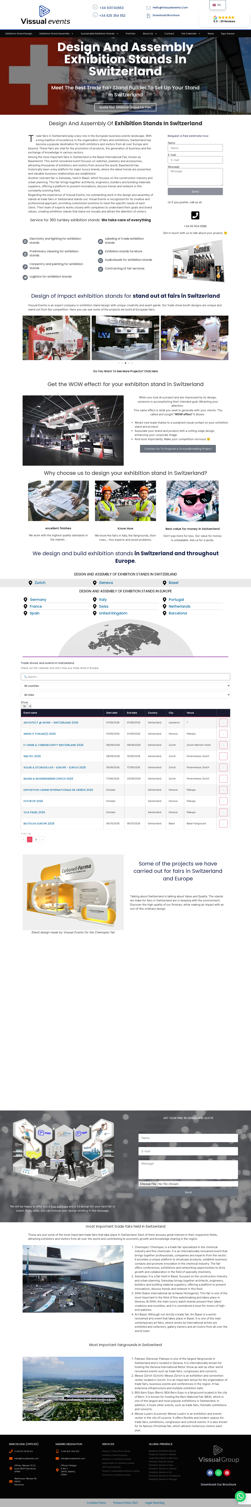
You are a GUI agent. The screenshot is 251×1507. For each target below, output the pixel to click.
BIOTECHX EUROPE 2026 (39, 823)
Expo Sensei (227, 33)
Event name (30, 712)
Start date (111, 712)
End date (132, 712)
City (171, 712)
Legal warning (154, 1503)
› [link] (42, 839)
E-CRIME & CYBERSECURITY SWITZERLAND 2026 (53, 745)
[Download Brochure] (148, 15)
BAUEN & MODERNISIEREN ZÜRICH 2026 (48, 778)
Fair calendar (189, 33)
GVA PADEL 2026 (34, 812)
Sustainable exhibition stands (97, 33)
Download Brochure (166, 15)
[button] (224, 19)
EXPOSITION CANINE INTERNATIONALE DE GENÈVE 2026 (58, 790)
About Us (148, 33)
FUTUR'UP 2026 (33, 801)
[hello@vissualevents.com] (148, 8)
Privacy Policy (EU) (125, 1503)
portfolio (130, 33)
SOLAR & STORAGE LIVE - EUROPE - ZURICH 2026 (55, 767)
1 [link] (29, 839)
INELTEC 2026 (32, 756)
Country (152, 712)
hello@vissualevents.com (170, 7)
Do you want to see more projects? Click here (125, 371)
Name (171, 142)
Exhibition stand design (19, 33)
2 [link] (36, 839)
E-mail (172, 154)
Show (24, 702)
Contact (169, 33)
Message (174, 166)
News (211, 33)
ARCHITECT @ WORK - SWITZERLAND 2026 (51, 722)
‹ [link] (23, 839)
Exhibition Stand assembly (54, 33)
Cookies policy (96, 1503)
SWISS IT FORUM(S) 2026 (40, 733)
